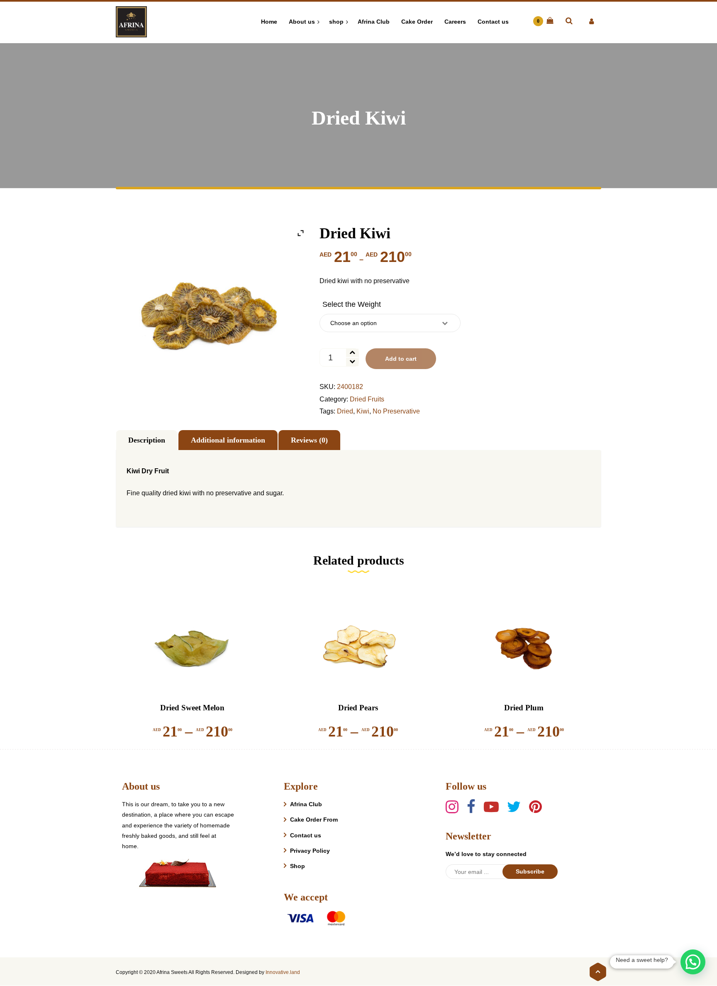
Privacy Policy (310, 850)
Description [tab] (146, 440)
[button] (692, 961)
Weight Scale (351, 304)
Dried (345, 411)
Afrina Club (306, 804)
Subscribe (530, 871)
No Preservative (396, 411)
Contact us (305, 835)
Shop (297, 866)
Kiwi (362, 411)
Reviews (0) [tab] (309, 440)
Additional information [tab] (228, 440)
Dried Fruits (367, 399)
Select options (187, 675)
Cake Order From (314, 819)
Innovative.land (283, 972)
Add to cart (401, 358)
